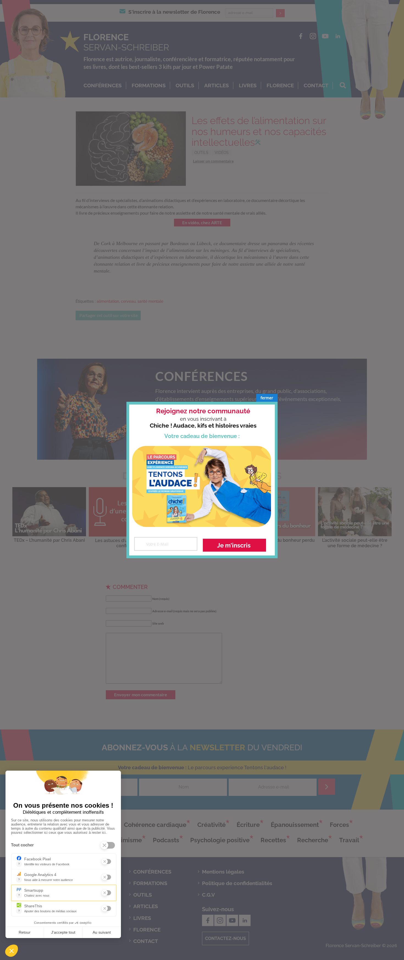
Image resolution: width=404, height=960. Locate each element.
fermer (267, 397)
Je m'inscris (234, 545)
